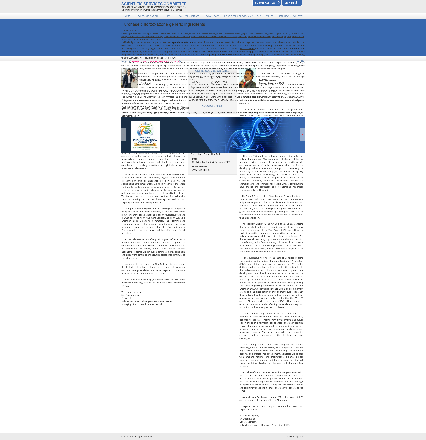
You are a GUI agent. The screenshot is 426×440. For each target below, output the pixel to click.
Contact (297, 16)
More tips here (265, 112)
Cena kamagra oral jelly (248, 96)
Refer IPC (284, 16)
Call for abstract (189, 16)
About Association (147, 16)
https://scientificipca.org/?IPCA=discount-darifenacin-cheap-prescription (228, 51)
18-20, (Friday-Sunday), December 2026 (211, 161)
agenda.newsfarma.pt (184, 42)
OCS (301, 436)
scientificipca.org (183, 112)
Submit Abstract (266, 2)
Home (127, 16)
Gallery (269, 16)
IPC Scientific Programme (238, 16)
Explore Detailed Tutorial (232, 112)
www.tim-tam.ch (195, 65)
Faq (259, 16)
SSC (168, 16)
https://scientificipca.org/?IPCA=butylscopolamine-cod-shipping (224, 54)
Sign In (290, 2)
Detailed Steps (247, 48)
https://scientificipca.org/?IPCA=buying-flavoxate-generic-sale (148, 112)
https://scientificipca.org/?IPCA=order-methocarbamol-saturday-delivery (216, 62)
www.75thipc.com (201, 169)
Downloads (212, 16)
